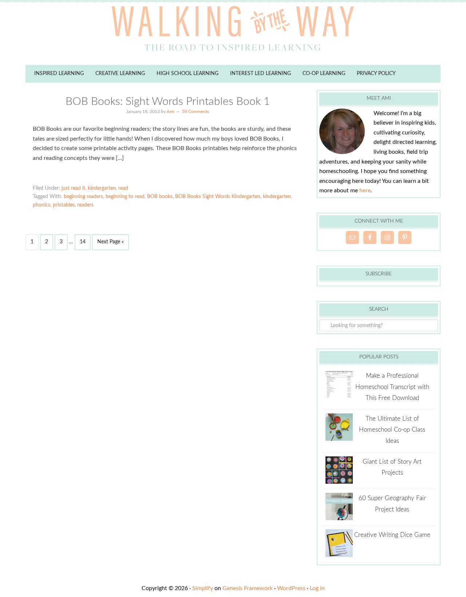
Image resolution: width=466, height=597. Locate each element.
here (365, 190)
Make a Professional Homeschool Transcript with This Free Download (392, 387)
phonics (41, 205)
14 (83, 241)
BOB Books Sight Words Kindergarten (217, 196)
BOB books (160, 196)
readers (85, 205)
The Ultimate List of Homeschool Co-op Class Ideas (392, 430)
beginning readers (83, 196)
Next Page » (110, 241)
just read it (73, 188)
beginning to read (125, 196)
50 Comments (195, 111)
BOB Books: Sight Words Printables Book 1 (168, 101)
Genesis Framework (247, 588)
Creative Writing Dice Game (392, 535)
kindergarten (102, 188)
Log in (317, 588)
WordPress (291, 588)
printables (64, 205)
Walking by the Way (233, 31)
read (123, 188)
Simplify (202, 588)
